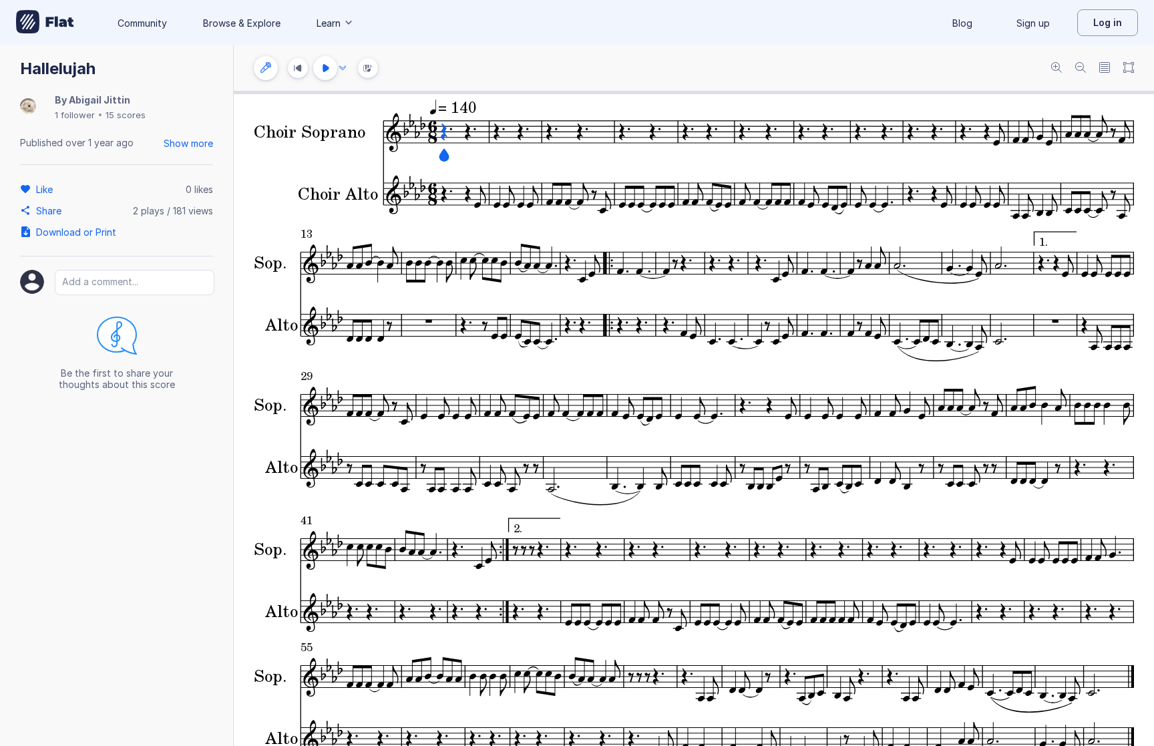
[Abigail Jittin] (28, 107)
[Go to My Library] (45, 22)
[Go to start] (298, 68)
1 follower (75, 115)
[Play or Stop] (325, 68)
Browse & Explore (241, 23)
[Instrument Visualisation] (368, 68)
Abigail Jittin (99, 100)
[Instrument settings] (266, 68)
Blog (962, 23)
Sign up (1033, 23)
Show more (188, 143)
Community (142, 23)
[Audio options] (342, 68)
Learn (329, 23)
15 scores (126, 115)
